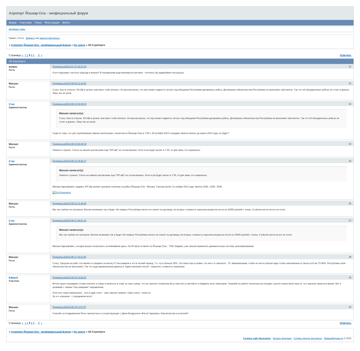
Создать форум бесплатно (308, 338)
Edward (13, 277)
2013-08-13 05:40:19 (75, 144)
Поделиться (58, 66)
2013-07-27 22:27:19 (75, 66)
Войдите (30, 38)
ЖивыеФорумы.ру (333, 338)
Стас (12, 104)
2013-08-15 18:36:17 (75, 161)
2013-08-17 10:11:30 (75, 257)
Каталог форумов (282, 338)
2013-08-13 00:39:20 (75, 104)
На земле (79, 45)
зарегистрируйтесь (50, 38)
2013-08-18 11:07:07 (75, 307)
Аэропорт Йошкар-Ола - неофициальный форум (41, 45)
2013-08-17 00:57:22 (75, 220)
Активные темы (17, 29)
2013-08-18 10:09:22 (75, 277)
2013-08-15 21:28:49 (75, 203)
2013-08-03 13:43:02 (75, 83)
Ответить (345, 55)
